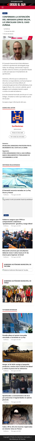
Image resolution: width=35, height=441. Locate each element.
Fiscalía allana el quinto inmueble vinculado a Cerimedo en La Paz (14, 336)
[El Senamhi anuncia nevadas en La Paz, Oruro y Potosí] (17, 178)
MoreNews (12, 439)
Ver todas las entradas (17, 137)
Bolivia (5, 13)
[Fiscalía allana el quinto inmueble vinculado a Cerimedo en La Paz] (17, 323)
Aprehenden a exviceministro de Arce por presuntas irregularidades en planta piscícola (17, 398)
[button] (2, 7)
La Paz (6, 331)
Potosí (5, 422)
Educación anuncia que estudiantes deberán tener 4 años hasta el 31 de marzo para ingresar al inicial (15, 253)
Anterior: (16, 146)
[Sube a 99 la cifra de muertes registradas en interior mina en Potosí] (17, 414)
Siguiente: (16, 154)
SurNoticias (7, 29)
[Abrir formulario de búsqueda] (33, 7)
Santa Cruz (7, 360)
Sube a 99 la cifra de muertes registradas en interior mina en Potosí (17, 428)
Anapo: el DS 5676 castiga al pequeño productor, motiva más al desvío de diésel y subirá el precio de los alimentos (17, 366)
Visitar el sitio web (17, 133)
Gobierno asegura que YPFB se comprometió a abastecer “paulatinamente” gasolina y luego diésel (17, 222)
